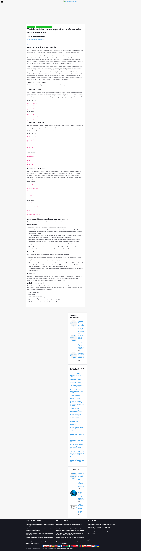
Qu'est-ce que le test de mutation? (35, 39)
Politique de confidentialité (67, 548)
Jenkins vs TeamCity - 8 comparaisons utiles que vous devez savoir (76, 416)
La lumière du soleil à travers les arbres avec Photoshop (101, 524)
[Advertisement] (70, 13)
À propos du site (51, 548)
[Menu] (2, 2)
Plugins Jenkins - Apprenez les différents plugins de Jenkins (77, 391)
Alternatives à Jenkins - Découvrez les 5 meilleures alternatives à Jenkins (77, 381)
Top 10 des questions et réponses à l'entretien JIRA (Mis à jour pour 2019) (77, 460)
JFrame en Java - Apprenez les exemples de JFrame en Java (77, 434)
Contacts (58, 548)
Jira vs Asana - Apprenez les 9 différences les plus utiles (76, 440)
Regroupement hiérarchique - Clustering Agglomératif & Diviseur (81, 356)
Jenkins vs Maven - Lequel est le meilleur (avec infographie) (77, 429)
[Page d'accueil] (70, 1)
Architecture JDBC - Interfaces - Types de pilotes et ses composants (77, 375)
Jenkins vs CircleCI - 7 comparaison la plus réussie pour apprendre (76, 410)
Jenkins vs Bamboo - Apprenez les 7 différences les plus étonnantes (77, 397)
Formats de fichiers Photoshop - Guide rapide (98, 536)
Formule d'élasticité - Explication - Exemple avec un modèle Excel (81, 508)
